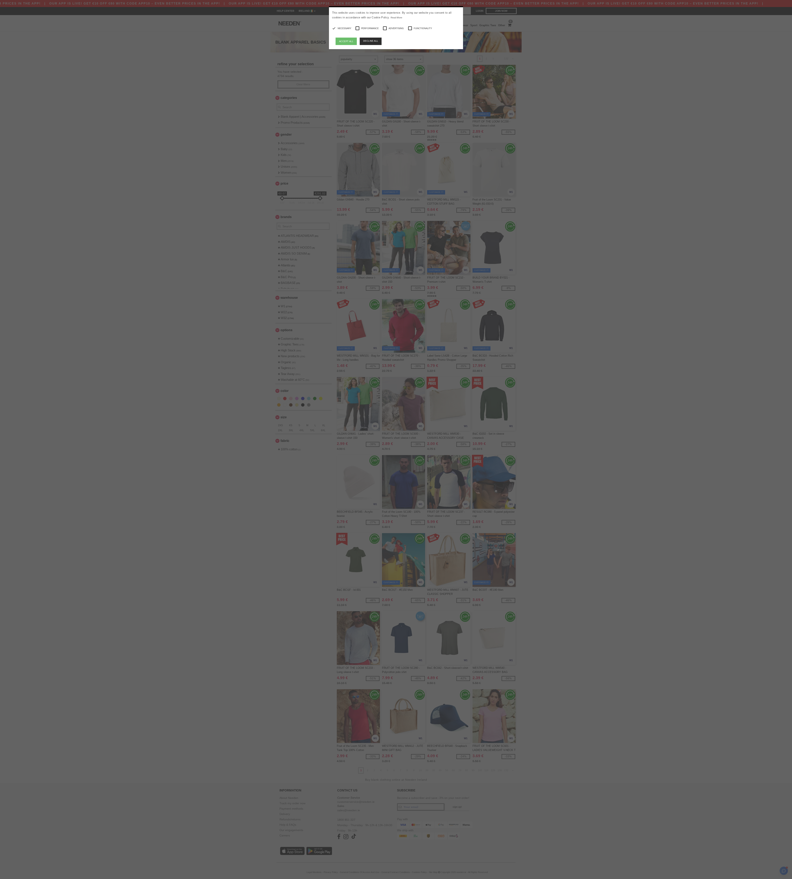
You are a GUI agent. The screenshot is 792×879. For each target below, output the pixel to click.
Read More (396, 17)
